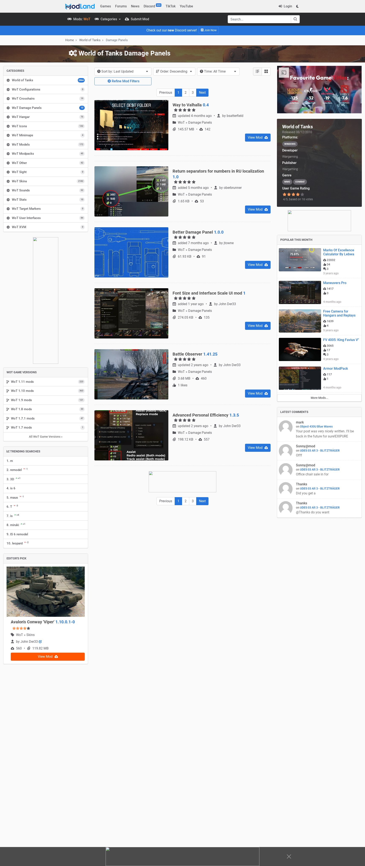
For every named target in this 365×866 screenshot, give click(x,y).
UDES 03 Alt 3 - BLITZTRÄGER (320, 428)
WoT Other (47, 163)
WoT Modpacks (47, 154)
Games (105, 6)
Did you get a (306, 471)
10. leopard (18, 543)
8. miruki (16, 525)
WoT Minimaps (47, 135)
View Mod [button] (45, 657)
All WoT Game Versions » (46, 436)
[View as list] (257, 72)
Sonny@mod (305, 424)
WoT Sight (47, 172)
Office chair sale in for (312, 452)
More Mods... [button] (319, 375)
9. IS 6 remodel (17, 534)
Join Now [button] (210, 30)
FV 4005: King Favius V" (341, 317)
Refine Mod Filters (125, 81)
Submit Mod (139, 19)
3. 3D (13, 479)
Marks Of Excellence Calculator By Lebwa (338, 230)
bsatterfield (235, 116)
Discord (152, 6)
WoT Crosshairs (47, 98)
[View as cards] (266, 72)
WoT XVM (47, 227)
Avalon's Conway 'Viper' (43, 621)
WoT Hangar (47, 117)
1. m (10, 461)
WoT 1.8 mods (47, 409)
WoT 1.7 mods (47, 427)
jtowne (229, 243)
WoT (20, 635)
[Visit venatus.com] (353, 106)
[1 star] (284, 194)
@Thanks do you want (313, 490)
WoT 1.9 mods (47, 400)
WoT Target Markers (47, 209)
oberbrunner (233, 188)
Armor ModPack (335, 346)
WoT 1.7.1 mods (47, 418)
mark (300, 400)
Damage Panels (200, 122)
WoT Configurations (47, 89)
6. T (12, 506)
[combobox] (122, 72)
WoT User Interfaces (47, 218)
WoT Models (47, 144)
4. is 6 (11, 488)
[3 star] (293, 194)
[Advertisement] (182, 539)
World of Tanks (48, 80)
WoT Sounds (47, 190)
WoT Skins (47, 181)
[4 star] (298, 194)
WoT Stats (47, 200)
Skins (30, 635)
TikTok (171, 6)
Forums (121, 6)
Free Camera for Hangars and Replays (339, 291)
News (135, 6)
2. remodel (17, 470)
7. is (13, 516)
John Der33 (29, 642)
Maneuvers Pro (334, 260)
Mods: (81, 19)
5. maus (15, 497)
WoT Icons (47, 126)
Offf (299, 433)
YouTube (186, 6)
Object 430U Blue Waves (316, 404)
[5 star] (302, 194)
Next (202, 93)
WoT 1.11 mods (47, 382)
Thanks (301, 462)
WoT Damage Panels (47, 108)
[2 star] (289, 194)
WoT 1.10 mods (47, 391)
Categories (109, 19)
